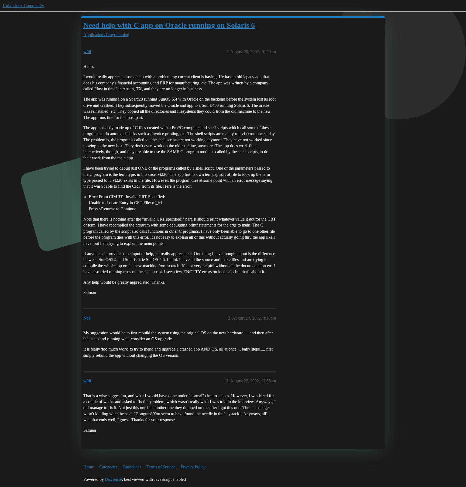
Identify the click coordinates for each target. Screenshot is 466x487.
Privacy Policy (193, 467)
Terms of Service (160, 467)
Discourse (113, 479)
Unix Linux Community (23, 5)
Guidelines (132, 467)
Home (88, 467)
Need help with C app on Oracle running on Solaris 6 (169, 25)
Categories (108, 467)
